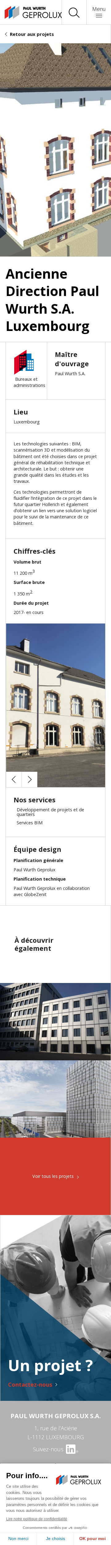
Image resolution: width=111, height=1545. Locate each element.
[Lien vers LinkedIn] (71, 1449)
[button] (14, 779)
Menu (98, 8)
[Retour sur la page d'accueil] (28, 12)
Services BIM (30, 823)
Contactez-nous (30, 1384)
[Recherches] (74, 12)
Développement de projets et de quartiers (50, 812)
